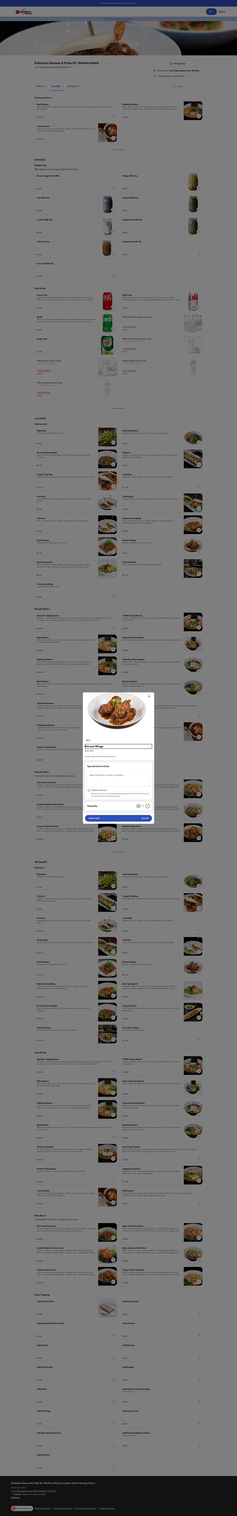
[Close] (149, 696)
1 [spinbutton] (143, 805)
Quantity (92, 805)
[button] (118, 714)
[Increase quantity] (147, 806)
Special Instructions (98, 766)
